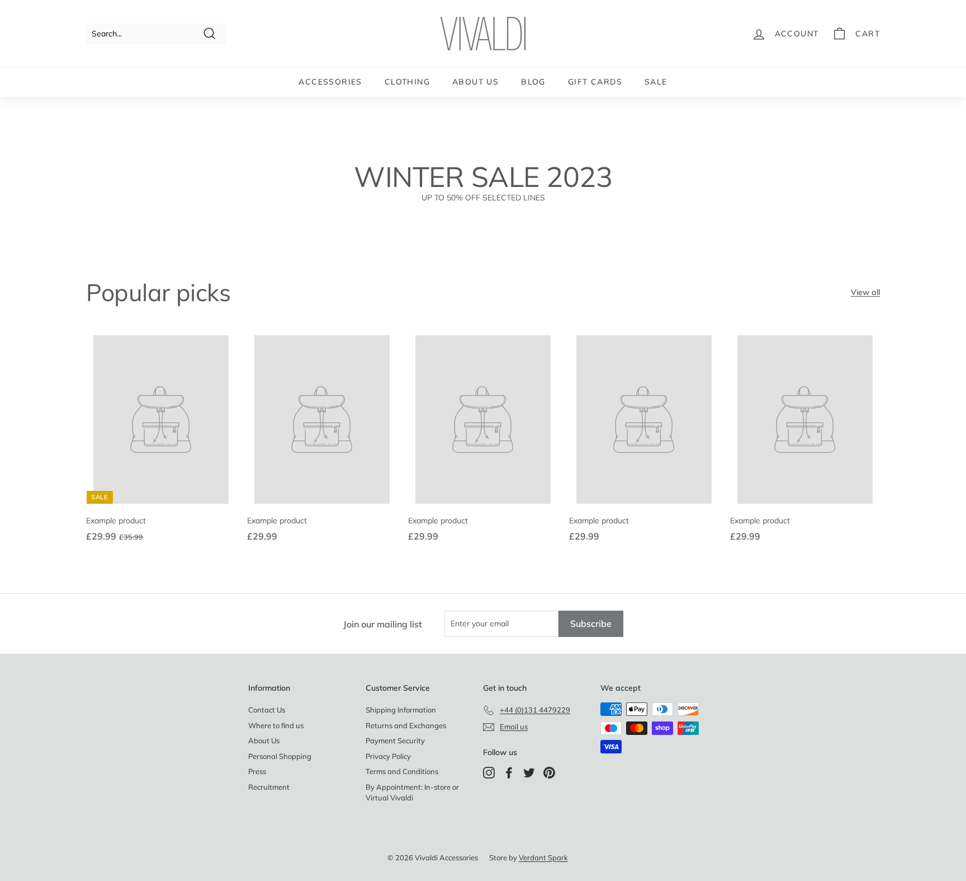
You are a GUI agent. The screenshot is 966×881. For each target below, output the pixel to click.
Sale (656, 82)
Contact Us (266, 709)
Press (257, 771)
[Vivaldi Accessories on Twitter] (529, 773)
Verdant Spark (543, 857)
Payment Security (395, 740)
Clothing (407, 82)
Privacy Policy (388, 756)
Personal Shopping (279, 756)
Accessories (330, 82)
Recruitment (269, 786)
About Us (475, 82)
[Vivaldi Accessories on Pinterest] (549, 773)
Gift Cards (595, 82)
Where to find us (276, 725)
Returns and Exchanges (406, 725)
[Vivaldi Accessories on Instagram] (489, 773)
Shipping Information (401, 709)
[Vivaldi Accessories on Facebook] (509, 773)
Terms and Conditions (402, 771)
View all (865, 292)
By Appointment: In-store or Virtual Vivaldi (412, 792)
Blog (533, 82)
